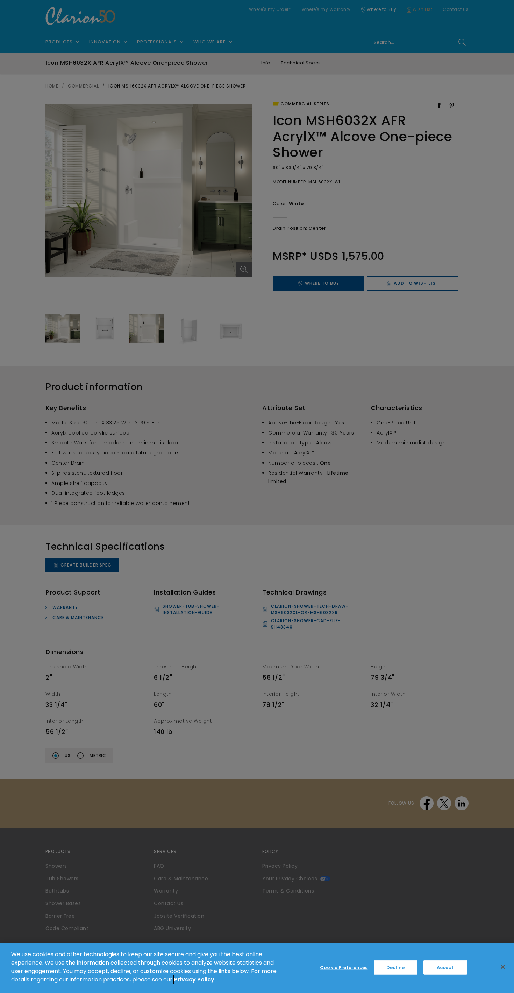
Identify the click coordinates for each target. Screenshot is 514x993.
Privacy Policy (194, 979)
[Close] (503, 967)
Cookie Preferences (343, 967)
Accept (445, 967)
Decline (395, 967)
